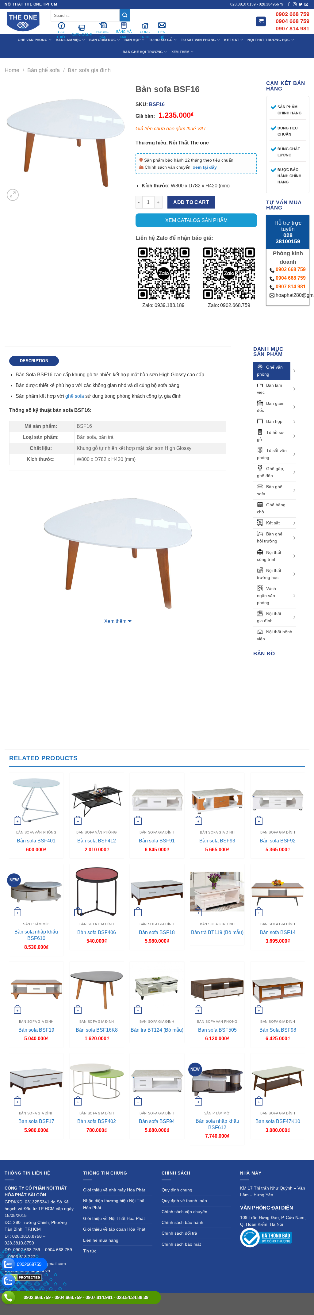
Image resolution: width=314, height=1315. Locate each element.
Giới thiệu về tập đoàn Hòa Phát (114, 1229)
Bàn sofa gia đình (89, 70)
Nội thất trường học (269, 574)
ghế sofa (74, 396)
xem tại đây (205, 167)
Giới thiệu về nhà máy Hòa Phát (114, 1189)
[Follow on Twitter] (300, 4)
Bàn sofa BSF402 (96, 1121)
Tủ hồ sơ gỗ (270, 436)
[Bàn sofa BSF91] (157, 800)
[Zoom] (13, 195)
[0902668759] (8, 1264)
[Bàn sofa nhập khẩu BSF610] (36, 891)
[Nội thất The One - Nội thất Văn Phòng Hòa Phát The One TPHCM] (23, 21)
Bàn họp (274, 421)
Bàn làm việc (269, 389)
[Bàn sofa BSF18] (157, 891)
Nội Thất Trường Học (268, 40)
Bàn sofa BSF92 (278, 840)
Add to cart (191, 202)
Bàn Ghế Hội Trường (143, 52)
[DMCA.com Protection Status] (23, 1277)
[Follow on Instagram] (295, 4)
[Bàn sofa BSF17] (36, 1080)
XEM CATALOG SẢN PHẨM (196, 220)
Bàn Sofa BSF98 (277, 1030)
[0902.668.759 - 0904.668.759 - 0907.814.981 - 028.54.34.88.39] (8, 1297)
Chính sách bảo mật (181, 1244)
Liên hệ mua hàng (100, 1240)
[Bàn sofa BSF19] (36, 989)
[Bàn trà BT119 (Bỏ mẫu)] (217, 891)
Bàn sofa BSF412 (96, 840)
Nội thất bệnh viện (274, 635)
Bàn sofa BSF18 (157, 932)
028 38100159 (288, 238)
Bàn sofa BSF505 (217, 1030)
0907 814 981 (291, 286)
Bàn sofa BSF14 (278, 932)
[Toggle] (294, 370)
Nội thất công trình (269, 556)
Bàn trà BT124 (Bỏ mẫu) (157, 1030)
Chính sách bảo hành (182, 1222)
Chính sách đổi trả (179, 1233)
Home (12, 70)
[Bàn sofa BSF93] (217, 800)
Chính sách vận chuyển (184, 1211)
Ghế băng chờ (271, 508)
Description (34, 360)
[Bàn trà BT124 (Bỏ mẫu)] (157, 989)
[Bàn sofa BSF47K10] (278, 1080)
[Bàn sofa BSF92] (278, 800)
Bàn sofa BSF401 (36, 840)
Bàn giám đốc (271, 407)
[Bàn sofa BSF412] (97, 800)
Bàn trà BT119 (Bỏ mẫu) (217, 932)
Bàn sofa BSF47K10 (277, 1121)
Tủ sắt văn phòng (272, 454)
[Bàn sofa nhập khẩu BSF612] (217, 1080)
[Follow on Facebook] (289, 4)
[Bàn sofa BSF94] (157, 1080)
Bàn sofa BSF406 (96, 932)
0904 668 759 (291, 278)
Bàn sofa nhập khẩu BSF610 (36, 935)
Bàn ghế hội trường (269, 537)
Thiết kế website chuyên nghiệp (189, 1299)
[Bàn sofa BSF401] (36, 800)
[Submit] (125, 15)
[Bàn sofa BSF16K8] (97, 989)
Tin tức (89, 1250)
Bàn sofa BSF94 (157, 1121)
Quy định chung (177, 1189)
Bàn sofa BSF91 (157, 840)
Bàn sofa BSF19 (36, 1030)
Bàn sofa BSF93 (217, 840)
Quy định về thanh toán (184, 1200)
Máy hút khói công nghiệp (157, 1306)
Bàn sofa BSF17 (36, 1121)
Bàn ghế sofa (43, 70)
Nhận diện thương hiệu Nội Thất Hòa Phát (114, 1204)
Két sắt (273, 522)
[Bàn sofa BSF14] (278, 891)
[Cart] (261, 22)
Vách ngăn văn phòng (266, 595)
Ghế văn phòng (270, 371)
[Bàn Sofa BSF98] (278, 989)
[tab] (34, 361)
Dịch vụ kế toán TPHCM (283, 1299)
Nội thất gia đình (269, 617)
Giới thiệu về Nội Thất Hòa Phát (114, 1218)
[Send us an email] (306, 4)
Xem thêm (115, 621)
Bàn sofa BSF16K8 (97, 1030)
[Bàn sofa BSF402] (97, 1080)
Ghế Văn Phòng (33, 40)
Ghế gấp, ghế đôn (270, 472)
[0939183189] (8, 1281)
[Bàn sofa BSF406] (97, 891)
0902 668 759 (291, 269)
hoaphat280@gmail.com (291, 295)
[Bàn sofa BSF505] (217, 989)
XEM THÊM (180, 52)
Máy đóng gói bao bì (240, 1299)
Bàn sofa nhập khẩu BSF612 (217, 1124)
